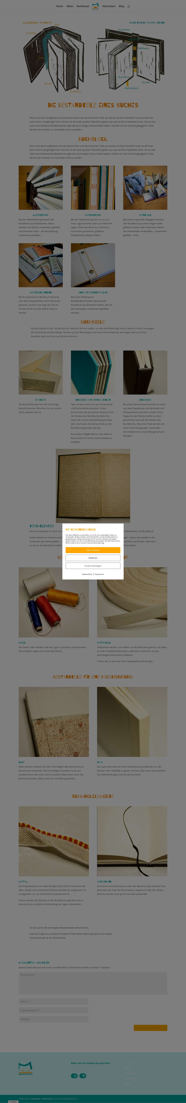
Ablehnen (93, 558)
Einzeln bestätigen (93, 565)
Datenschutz (87, 574)
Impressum (99, 574)
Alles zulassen (93, 550)
